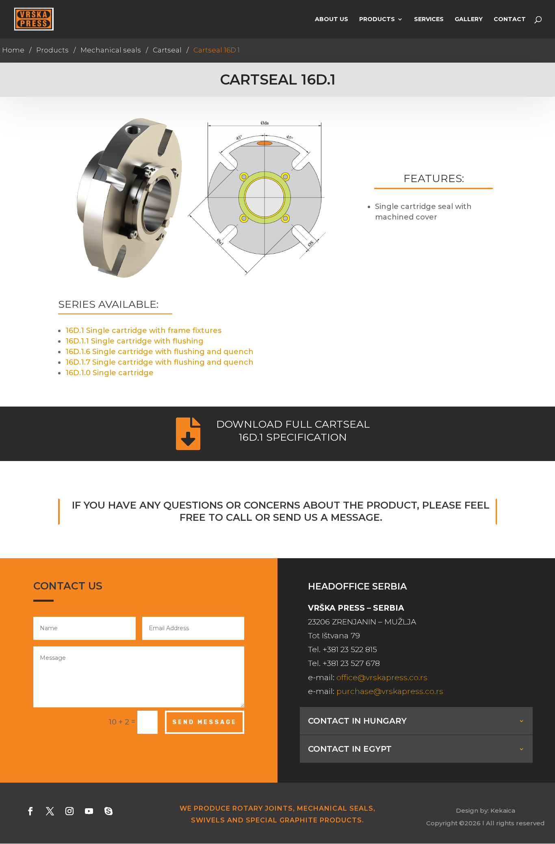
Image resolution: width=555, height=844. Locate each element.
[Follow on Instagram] (69, 811)
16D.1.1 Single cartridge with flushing (134, 341)
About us (331, 19)
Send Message (204, 722)
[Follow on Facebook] (30, 811)
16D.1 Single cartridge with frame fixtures (143, 330)
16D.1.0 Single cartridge (109, 372)
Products (377, 19)
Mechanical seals (110, 50)
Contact (510, 19)
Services (429, 19)
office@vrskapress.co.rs (381, 677)
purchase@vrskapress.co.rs (389, 691)
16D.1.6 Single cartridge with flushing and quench (159, 351)
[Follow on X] (50, 811)
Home (13, 50)
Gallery (469, 19)
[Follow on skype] (108, 811)
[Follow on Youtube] (89, 811)
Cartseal (167, 50)
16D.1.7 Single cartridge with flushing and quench (159, 362)
